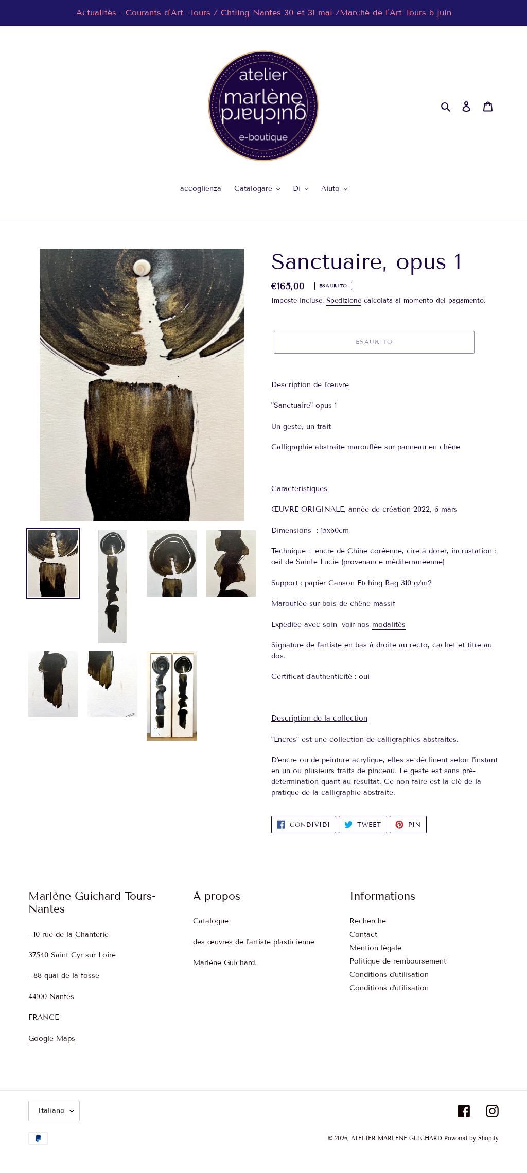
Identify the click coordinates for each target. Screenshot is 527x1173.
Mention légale (375, 947)
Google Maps (51, 1038)
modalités (389, 624)
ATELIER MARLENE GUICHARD (396, 1138)
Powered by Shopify (471, 1138)
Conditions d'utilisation (389, 974)
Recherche (367, 921)
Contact (363, 934)
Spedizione (343, 300)
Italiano (51, 1110)
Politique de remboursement (397, 961)
